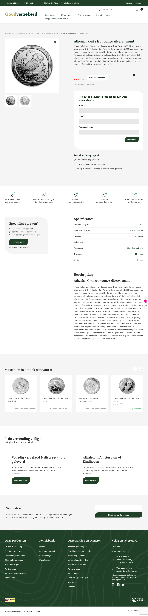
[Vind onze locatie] (113, 569)
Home (7, 33)
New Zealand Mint (135, 248)
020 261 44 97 (23, 247)
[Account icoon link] (137, 10)
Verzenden (131, 139)
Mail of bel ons (122, 556)
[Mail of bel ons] (113, 559)
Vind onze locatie (124, 568)
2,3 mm (140, 260)
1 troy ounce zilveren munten (49, 33)
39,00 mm (139, 254)
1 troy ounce (137, 236)
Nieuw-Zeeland (136, 230)
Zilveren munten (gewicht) (29, 33)
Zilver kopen (14, 33)
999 (141, 242)
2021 (141, 224)
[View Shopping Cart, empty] (141, 9)
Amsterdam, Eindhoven (126, 571)
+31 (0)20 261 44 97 (125, 563)
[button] (56, 15)
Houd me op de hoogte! (118, 515)
